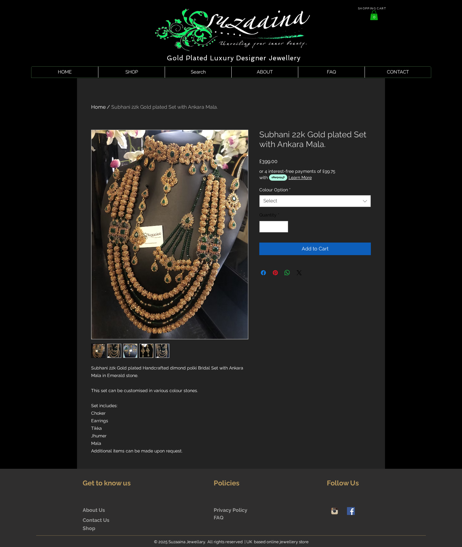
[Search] (378, 39)
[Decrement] (264, 226)
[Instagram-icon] (334, 511)
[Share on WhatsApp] (287, 272)
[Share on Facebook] (263, 272)
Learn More (300, 177)
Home (98, 107)
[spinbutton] (273, 226)
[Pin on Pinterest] (275, 272)
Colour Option (275, 189)
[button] (374, 15)
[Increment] (283, 226)
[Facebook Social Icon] (351, 511)
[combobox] (315, 201)
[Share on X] (299, 272)
